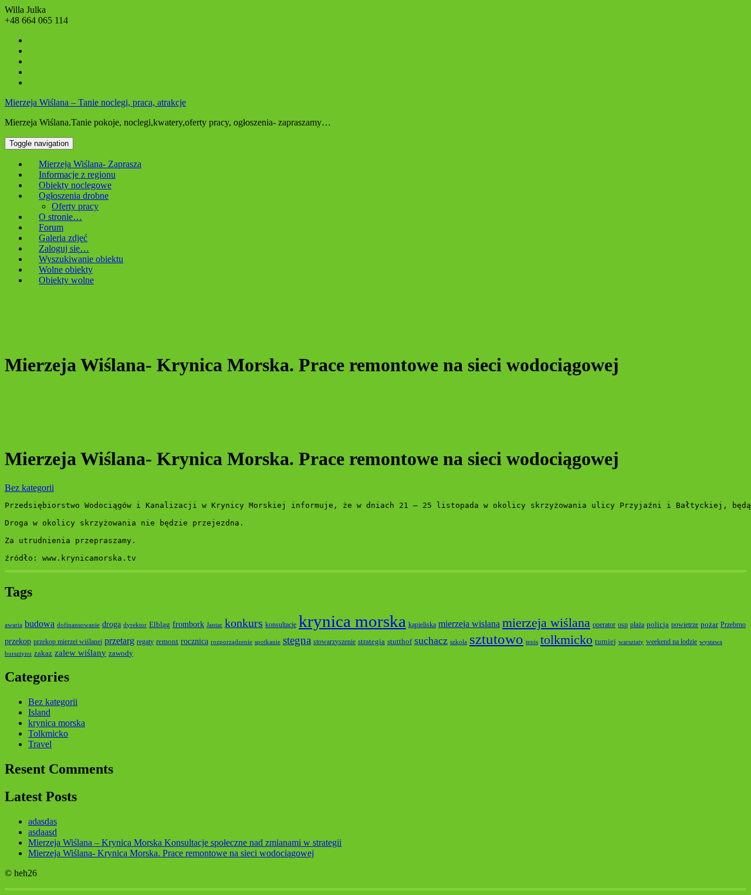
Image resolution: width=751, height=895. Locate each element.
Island (39, 712)
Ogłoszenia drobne (74, 196)
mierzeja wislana (469, 624)
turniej (605, 641)
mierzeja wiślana (546, 622)
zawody (121, 653)
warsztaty (631, 642)
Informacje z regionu (77, 174)
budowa (40, 624)
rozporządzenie (231, 642)
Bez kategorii (29, 488)
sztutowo (496, 639)
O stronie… (60, 217)
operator (604, 625)
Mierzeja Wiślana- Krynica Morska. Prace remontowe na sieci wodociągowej (171, 853)
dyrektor (135, 625)
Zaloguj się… (64, 248)
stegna (297, 640)
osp (623, 625)
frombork (188, 624)
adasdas (42, 821)
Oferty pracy (75, 206)
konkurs (244, 622)
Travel (40, 744)
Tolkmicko (48, 733)
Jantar (214, 625)
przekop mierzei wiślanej (67, 642)
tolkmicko (566, 639)
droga (111, 624)
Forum (51, 227)
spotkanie (267, 642)
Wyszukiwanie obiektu (81, 259)
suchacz (431, 640)
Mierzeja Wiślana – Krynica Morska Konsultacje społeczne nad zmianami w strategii (184, 842)
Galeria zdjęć (63, 238)
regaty (145, 642)
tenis (532, 642)
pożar (709, 624)
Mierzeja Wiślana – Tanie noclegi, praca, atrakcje (95, 102)
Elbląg (159, 624)
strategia (371, 641)
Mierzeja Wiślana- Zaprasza (90, 164)
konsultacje (280, 625)
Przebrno (733, 625)
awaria (13, 625)
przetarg (119, 641)
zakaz (43, 653)
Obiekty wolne (66, 280)
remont (167, 641)
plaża (637, 625)
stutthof (399, 641)
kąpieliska (422, 625)
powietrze (684, 625)
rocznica (194, 641)
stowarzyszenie (334, 642)
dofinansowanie (78, 625)
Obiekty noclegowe (75, 185)
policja (658, 624)
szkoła (458, 642)
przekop (18, 641)
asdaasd (42, 832)
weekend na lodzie (671, 642)
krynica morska (352, 621)
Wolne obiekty (66, 269)
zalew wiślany (80, 652)
